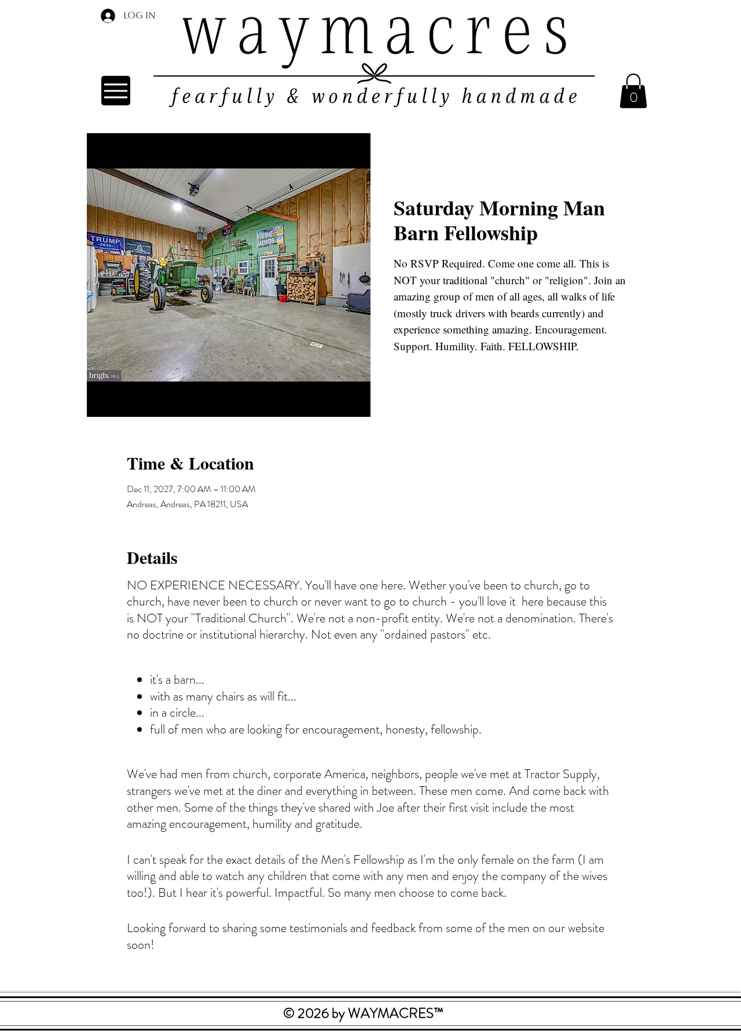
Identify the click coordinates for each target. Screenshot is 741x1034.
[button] (633, 91)
